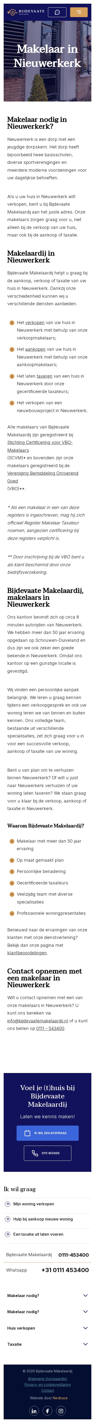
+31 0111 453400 (65, 1270)
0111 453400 (50, 1153)
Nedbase (60, 1398)
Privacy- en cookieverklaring (48, 1384)
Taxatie (14, 1344)
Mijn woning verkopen (33, 1203)
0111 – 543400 (50, 1028)
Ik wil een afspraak (50, 1133)
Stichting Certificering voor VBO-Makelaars (40, 446)
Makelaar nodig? (23, 1295)
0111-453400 (73, 1255)
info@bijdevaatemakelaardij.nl (37, 1020)
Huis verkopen (21, 1328)
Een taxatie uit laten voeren (38, 1234)
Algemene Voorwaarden (47, 1379)
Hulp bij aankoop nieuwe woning (43, 1219)
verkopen (35, 322)
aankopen (35, 349)
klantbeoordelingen (27, 952)
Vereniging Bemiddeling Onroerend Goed (42, 477)
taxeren (44, 376)
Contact (47, 1390)
